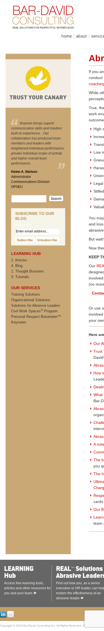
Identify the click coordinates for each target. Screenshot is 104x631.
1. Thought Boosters (27, 271)
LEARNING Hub (33, 572)
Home (66, 36)
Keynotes (18, 322)
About (81, 36)
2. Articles (19, 260)
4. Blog (16, 266)
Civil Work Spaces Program (34, 311)
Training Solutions (25, 294)
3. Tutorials (20, 277)
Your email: (23, 225)
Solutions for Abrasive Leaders (35, 305)
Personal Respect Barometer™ (36, 317)
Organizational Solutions (30, 300)
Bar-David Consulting (56, 18)
